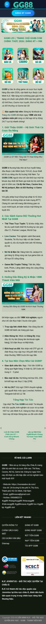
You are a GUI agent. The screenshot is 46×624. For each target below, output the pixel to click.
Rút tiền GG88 (34, 365)
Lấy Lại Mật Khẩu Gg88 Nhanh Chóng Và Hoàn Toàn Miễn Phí (34, 435)
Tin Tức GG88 (18, 404)
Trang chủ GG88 (9, 115)
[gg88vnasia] (23, 5)
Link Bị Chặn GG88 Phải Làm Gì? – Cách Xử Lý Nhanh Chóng (11, 435)
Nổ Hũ (7, 252)
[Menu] (7, 4)
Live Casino (10, 236)
